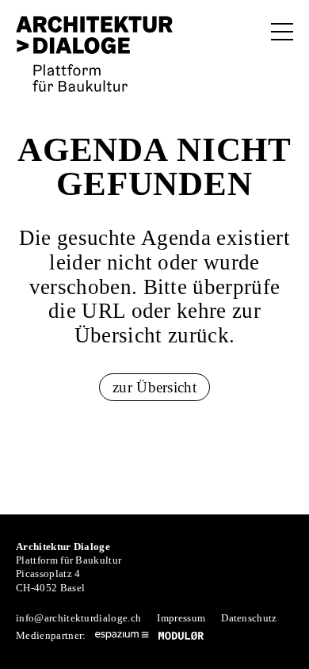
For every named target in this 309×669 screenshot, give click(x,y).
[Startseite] (94, 54)
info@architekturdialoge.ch (78, 618)
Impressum (181, 618)
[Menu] (282, 31)
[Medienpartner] (122, 636)
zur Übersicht (154, 387)
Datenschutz (249, 618)
